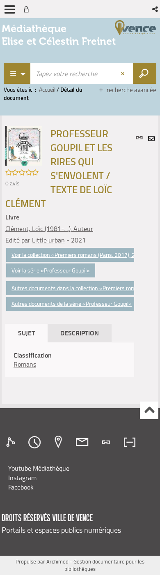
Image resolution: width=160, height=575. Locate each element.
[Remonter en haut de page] (149, 410)
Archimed (57, 561)
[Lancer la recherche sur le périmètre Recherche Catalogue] (144, 73)
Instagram (22, 477)
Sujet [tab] (26, 332)
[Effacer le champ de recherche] (123, 73)
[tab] (12, 442)
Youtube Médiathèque (38, 468)
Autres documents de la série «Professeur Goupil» (71, 303)
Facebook (21, 487)
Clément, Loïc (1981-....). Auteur (49, 228)
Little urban (48, 240)
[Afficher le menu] (9, 9)
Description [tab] (79, 332)
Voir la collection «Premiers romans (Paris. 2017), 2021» (79, 255)
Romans (25, 364)
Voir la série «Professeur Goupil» (50, 270)
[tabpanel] (70, 360)
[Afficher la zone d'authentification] (28, 9)
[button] (155, 9)
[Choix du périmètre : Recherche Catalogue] (17, 73)
